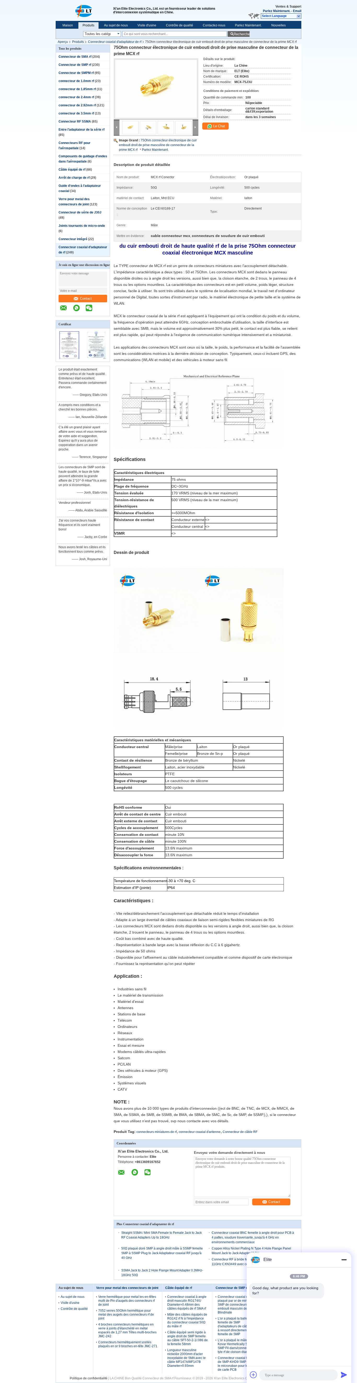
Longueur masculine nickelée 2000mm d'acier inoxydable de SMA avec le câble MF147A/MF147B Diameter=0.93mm (186, 1358)
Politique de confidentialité (88, 1378)
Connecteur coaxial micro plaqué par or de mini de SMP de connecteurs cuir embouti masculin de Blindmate (236, 1304)
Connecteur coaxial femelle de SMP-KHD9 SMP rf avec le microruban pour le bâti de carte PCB (237, 1364)
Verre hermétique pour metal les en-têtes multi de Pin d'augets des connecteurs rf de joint (127, 1300)
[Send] (344, 1374)
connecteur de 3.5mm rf (76, 113)
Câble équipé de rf (72, 169)
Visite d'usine (146, 25)
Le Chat (218, 126)
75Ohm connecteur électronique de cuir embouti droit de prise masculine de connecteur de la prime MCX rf (158, 145)
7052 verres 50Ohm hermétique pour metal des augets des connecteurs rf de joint (126, 1314)
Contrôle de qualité (179, 25)
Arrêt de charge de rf (74, 178)
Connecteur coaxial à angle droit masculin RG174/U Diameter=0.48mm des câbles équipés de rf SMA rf (186, 1302)
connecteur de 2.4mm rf (76, 97)
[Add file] (253, 1374)
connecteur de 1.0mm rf (76, 81)
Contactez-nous (214, 25)
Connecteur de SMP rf (75, 65)
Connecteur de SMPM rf (76, 73)
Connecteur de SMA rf (75, 57)
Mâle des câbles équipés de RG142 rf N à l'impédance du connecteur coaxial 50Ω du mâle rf (187, 1320)
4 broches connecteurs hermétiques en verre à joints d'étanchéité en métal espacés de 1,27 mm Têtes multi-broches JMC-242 (127, 1330)
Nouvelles (278, 25)
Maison (67, 25)
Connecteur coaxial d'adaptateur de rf (114, 42)
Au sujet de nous (116, 25)
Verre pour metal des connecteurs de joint (127, 1288)
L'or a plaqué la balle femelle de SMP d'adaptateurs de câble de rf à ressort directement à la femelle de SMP (237, 1326)
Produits (88, 25)
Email (297, 11)
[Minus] (344, 1260)
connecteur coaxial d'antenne (200, 1132)
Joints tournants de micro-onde (82, 226)
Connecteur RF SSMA (75, 121)
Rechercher (242, 34)
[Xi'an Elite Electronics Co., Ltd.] (84, 10)
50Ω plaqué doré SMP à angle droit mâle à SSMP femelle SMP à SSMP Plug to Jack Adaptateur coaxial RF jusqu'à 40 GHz (162, 1253)
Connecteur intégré (73, 239)
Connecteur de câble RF (240, 1132)
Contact (86, 298)
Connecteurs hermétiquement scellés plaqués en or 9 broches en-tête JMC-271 (127, 1344)
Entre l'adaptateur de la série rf (82, 129)
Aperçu (63, 42)
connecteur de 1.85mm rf (77, 89)
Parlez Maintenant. (276, 11)
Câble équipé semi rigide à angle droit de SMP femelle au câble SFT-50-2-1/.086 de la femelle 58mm (187, 1338)
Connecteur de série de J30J (80, 212)
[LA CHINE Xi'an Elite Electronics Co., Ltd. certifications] (69, 358)
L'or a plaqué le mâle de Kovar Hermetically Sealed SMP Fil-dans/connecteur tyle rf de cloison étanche (237, 1346)
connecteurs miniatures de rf (156, 1132)
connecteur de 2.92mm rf (77, 105)
